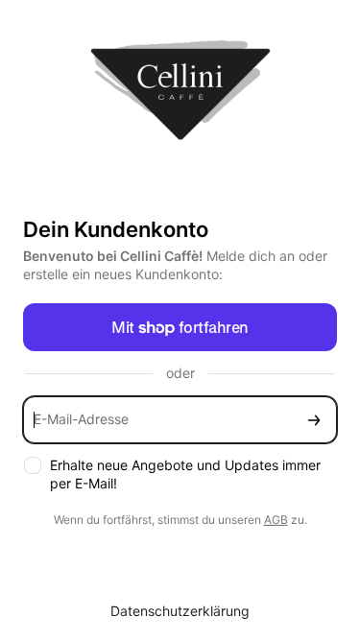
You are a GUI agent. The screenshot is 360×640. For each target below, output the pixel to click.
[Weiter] (314, 420)
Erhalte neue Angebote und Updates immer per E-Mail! (185, 474)
